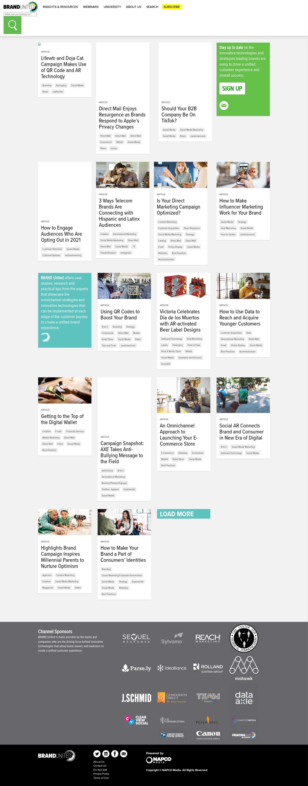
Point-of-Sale (194, 344)
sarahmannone (198, 135)
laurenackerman (166, 259)
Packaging (61, 85)
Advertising (107, 470)
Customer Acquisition (168, 228)
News (45, 91)
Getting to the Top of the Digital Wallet (62, 419)
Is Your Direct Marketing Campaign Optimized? (178, 206)
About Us (133, 7)
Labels (164, 344)
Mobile (119, 141)
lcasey (114, 148)
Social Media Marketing (191, 129)
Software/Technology (171, 338)
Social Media (77, 85)
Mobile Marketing (51, 437)
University (112, 7)
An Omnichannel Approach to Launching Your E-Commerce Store (179, 434)
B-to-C (105, 326)
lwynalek (165, 363)
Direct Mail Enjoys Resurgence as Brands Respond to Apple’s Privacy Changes (122, 117)
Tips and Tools (109, 345)
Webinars (91, 7)
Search (152, 7)
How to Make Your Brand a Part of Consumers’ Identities (123, 554)
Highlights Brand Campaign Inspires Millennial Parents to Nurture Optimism (62, 557)
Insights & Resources (60, 7)
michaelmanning (73, 255)
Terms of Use (101, 777)
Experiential (129, 489)
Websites (162, 253)
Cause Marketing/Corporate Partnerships (122, 575)
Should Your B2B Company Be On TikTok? (179, 114)
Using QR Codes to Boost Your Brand (120, 314)
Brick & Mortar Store (171, 351)
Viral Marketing (228, 228)
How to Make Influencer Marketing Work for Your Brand (241, 206)
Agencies (47, 575)
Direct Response (192, 228)
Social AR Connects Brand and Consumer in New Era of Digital (241, 431)
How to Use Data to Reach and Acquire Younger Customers (239, 317)
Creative (104, 233)
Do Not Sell (100, 769)
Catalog (162, 240)
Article (45, 51)
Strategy (190, 234)
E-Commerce (167, 452)
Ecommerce (106, 141)
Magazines (47, 587)
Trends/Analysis (108, 252)
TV (134, 246)
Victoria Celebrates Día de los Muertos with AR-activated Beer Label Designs (180, 320)
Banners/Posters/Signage (114, 482)
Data (248, 332)
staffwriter (58, 91)
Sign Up (232, 88)
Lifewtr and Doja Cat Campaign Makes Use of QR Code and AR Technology (63, 67)
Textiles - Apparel (110, 489)
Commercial (107, 332)
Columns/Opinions (51, 255)
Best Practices (179, 253)
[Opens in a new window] (136, 638)
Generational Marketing (124, 233)
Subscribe (172, 7)
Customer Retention (52, 248)
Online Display (175, 246)
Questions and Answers (190, 357)
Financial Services (75, 431)
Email (161, 246)
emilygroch (125, 252)
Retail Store (107, 339)
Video (138, 339)
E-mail (58, 431)
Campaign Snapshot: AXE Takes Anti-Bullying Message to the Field (122, 452)
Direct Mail (105, 135)
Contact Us (99, 765)
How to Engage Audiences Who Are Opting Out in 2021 (61, 234)
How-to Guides (228, 234)
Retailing (182, 452)
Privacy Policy (101, 773)
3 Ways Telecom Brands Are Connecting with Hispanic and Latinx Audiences (119, 212)
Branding (46, 85)
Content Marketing (167, 221)
